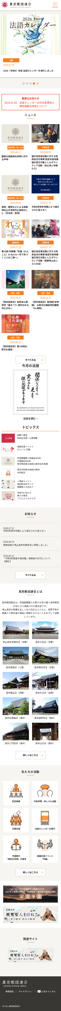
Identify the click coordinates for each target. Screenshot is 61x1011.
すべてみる (30, 359)
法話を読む (29, 418)
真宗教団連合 (16, 5)
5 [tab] (37, 83)
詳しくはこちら (30, 755)
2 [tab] (27, 83)
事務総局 (9, 991)
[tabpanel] (30, 45)
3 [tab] (30, 83)
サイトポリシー (25, 991)
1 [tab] (24, 83)
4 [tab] (34, 83)
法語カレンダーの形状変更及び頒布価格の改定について (36, 104)
